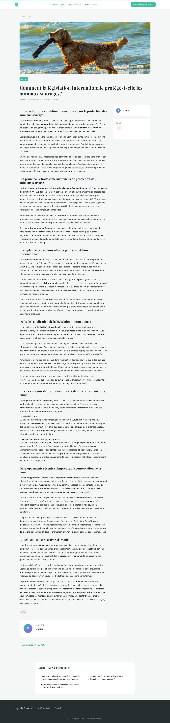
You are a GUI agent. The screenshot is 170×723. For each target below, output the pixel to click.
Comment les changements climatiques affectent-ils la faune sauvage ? (105, 677)
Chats (86, 4)
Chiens (95, 4)
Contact (57, 708)
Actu (63, 4)
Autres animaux (74, 4)
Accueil (55, 4)
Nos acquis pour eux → (143, 4)
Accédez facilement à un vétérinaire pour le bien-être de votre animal (60, 685)
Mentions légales (44, 708)
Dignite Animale (24, 708)
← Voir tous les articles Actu (32, 645)
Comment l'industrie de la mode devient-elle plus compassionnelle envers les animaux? (60, 677)
